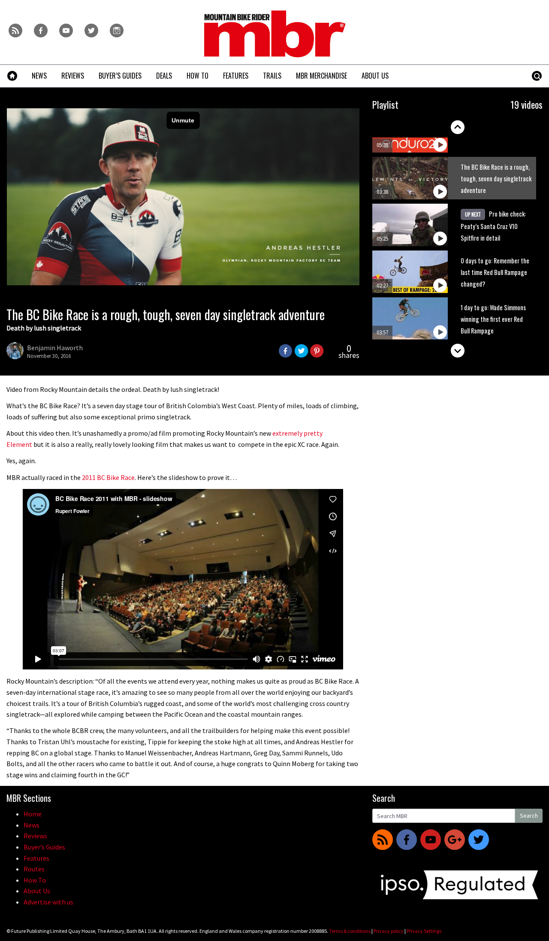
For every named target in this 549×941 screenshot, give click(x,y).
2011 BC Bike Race (108, 477)
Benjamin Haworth (55, 347)
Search (529, 815)
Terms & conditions (350, 931)
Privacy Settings (424, 931)
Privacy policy (389, 931)
